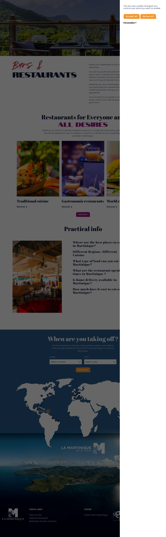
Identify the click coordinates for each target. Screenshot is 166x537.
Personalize (129, 23)
